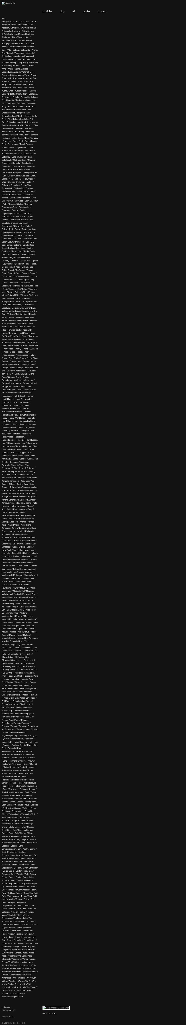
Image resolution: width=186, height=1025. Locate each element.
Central (15, 179)
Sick (9, 830)
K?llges (13, 493)
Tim (22, 915)
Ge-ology (25, 364)
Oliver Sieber (7, 657)
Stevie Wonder (17, 874)
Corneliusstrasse (9, 216)
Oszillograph (7, 669)
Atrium (31, 88)
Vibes (29, 956)
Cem (33, 176)
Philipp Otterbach (10, 698)
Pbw (17, 682)
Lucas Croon (22, 566)
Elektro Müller (13, 295)
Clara (32, 191)
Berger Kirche (23, 113)
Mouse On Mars (9, 629)
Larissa (16, 547)
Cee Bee (25, 176)
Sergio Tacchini (18, 820)
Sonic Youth (23, 849)
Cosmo (5, 220)
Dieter (23, 254)
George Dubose (24, 368)
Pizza (11, 707)
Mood (18, 622)
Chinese (5, 185)
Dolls (4, 270)
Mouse (31, 626)
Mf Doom (6, 600)
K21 (34, 490)
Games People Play (28, 358)
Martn (11, 581)
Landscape (6, 547)
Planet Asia (27, 707)
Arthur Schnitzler (9, 81)
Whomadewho (16, 975)
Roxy (5, 789)
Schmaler (6, 811)
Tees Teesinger (8, 902)
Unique (5, 949)
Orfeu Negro (7, 666)
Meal (33, 588)
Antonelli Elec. (28, 72)
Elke (3, 298)
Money (5, 619)
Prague (14, 726)
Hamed (30, 396)
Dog (31, 267)
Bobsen (29, 132)
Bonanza (5, 135)
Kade (28, 493)
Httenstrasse (7, 437)
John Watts (32, 478)
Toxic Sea (27, 931)
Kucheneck (7, 534)
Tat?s (4, 896)
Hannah (10, 399)
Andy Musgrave (25, 62)
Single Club (14, 833)
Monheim (13, 619)
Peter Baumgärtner (28, 688)
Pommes (25, 720)
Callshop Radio (20, 160)
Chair (4, 182)
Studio (18, 877)
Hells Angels (17, 411)
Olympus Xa (16, 660)
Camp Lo (16, 163)
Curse (17, 229)
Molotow (19, 616)
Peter (15, 688)
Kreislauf (29, 531)
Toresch (5, 931)
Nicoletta (5, 644)
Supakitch (26, 883)
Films (4, 330)
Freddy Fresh (23, 352)
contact (102, 11)
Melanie (29, 591)
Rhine (4, 770)
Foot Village (28, 339)
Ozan (5, 673)
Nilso (11, 647)
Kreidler (20, 531)
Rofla (24, 776)
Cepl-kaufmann (26, 179)
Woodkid (12, 981)
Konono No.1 (25, 528)
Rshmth (23, 789)
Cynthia (17, 232)
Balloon (34, 97)
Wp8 (28, 981)
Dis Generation (23, 257)
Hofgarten (29, 427)
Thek (14, 912)
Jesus (23, 471)
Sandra (5, 802)
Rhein (5, 767)
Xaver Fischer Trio (10, 984)
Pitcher (5, 707)
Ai (8, 34)
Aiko (12, 34)
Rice (25, 770)
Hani (4, 399)
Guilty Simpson (19, 386)
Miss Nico (30, 610)
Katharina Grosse (19, 506)
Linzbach (34, 553)
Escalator (6, 308)
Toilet (4, 924)
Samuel (32, 799)
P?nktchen (18, 673)
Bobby (21, 132)
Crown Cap (19, 226)
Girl (11, 374)
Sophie (33, 849)
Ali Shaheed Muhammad (18, 47)
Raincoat (23, 742)
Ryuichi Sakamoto (15, 792)
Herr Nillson (7, 421)
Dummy (30, 279)
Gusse (26, 390)
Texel (33, 905)
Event (27, 308)
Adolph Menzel (13, 31)
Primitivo (34, 729)
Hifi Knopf (6, 424)
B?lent (18, 94)
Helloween (6, 411)
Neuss (20, 638)
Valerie (10, 953)
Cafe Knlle (27, 157)
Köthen (32, 541)
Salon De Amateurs (23, 795)
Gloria (31, 374)
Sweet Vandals (8, 890)
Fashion (19, 317)
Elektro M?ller (21, 292)
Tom (27, 924)
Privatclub (21, 732)
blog (62, 11)
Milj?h (15, 607)
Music (28, 632)
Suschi (14, 887)
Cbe (4, 176)
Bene (16, 110)
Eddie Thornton (9, 289)
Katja (30, 506)
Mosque (15, 626)
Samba (24, 799)
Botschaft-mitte (9, 138)
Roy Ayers (13, 789)
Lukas (16, 569)
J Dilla (14, 468)
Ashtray (23, 84)
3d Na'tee (20, 22)
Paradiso (28, 676)
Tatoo (23, 896)
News (20, 641)
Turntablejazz (30, 940)
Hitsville (12, 427)
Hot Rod (16, 434)
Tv (15, 943)
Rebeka (29, 754)
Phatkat (25, 695)
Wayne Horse (29, 968)
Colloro (20, 204)
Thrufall (11, 915)
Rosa (4, 786)
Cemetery (6, 179)
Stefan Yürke (8, 871)
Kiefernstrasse (8, 515)
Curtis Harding (28, 229)
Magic (4, 575)
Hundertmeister (8, 440)
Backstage (6, 97)
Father (4, 320)
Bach (25, 94)
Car (3, 169)
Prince (5, 732)
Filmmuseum (28, 327)
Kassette (15, 503)
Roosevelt (22, 783)
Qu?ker (6, 739)
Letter (4, 553)
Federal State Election (18, 320)
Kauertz (22, 509)
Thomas (22, 912)
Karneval (5, 503)
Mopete (25, 622)
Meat (4, 591)
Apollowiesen (18, 75)
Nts (10, 651)
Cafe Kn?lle (17, 157)
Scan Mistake (8, 805)
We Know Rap (14, 972)
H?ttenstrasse (12, 393)
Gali (10, 358)
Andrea (18, 59)
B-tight (11, 94)
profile (86, 11)
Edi (19, 289)
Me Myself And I (29, 594)
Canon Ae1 (6, 166)
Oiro (31, 651)
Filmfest (17, 327)
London (11, 559)
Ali (26, 43)
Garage (5, 361)
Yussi (5, 990)
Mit (3, 613)
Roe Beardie (14, 776)
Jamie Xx (6, 459)
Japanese (14, 462)
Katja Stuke (7, 509)
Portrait (16, 723)
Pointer (16, 717)
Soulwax (22, 852)
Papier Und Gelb (15, 676)
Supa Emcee (14, 883)
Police (17, 720)
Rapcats (6, 745)
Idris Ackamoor (13, 443)
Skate (4, 836)
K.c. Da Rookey (20, 490)
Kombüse (6, 528)
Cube (28, 226)
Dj (20, 261)
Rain (16, 742)
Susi (27, 887)
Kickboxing (13, 512)
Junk (9, 490)
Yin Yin (26, 987)
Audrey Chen (7, 91)
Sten (31, 871)
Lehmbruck (23, 550)
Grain (25, 377)
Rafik (10, 742)
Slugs (32, 839)
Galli (16, 358)
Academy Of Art (26, 25)
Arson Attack (18, 78)
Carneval (6, 172)
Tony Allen (26, 927)
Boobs (20, 135)
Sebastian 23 (15, 814)
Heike (25, 408)
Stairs (14, 865)
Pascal (24, 679)
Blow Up (19, 128)
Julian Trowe (22, 487)
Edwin (24, 289)
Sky (18, 839)
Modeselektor (8, 616)
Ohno (25, 651)
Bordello (34, 135)
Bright (11, 147)
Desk (9, 254)
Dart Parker (7, 245)
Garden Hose (29, 361)
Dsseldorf (24, 276)
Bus (27, 150)
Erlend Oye (18, 305)
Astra (20, 88)
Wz (33, 981)
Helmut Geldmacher (27, 415)
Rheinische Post (16, 767)
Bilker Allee (18, 119)
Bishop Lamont (13, 122)
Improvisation (9, 446)
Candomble (27, 163)
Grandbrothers (8, 380)
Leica (32, 550)
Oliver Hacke (26, 654)
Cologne (28, 204)
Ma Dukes (18, 572)
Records (5, 757)
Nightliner (21, 644)
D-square (27, 232)
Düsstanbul (25, 283)
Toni (19, 927)
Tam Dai (33, 893)
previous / (47, 1013)
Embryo (5, 301)
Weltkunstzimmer (30, 972)
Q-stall (28, 736)
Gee (33, 364)
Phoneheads (18, 701)
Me (28, 588)
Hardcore (6, 402)
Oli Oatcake (13, 654)
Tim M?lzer (19, 921)
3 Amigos (6, 22)
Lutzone (31, 569)
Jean (21, 468)
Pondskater (7, 723)
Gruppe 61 (6, 386)
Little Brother (13, 556)
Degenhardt (17, 251)
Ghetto (10, 371)
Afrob (30, 31)
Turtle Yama (7, 943)
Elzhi (18, 298)
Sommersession (9, 849)
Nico (27, 641)
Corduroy (27, 213)
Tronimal (26, 937)
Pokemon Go (27, 717)
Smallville (6, 842)
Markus (6, 578)
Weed (4, 972)
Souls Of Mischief (9, 852)
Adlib (4, 31)
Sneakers (31, 842)
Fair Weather (22, 314)
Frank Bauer (13, 345)
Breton (4, 147)
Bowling (34, 138)
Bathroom (11, 103)
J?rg (25, 449)
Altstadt (20, 50)
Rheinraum (30, 767)
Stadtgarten (29, 861)
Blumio (4, 132)
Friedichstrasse (8, 355)
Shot (4, 830)
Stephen (5, 874)
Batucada (21, 103)
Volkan (17, 962)
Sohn (21, 846)
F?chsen (11, 314)
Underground (30, 946)
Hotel (9, 434)
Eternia (15, 308)
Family (4, 317)
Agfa (4, 34)
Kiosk (11, 522)
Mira (9, 610)
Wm (14, 978)
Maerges (28, 572)
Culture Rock (7, 229)
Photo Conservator (10, 704)
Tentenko (18, 905)
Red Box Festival (18, 757)
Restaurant (6, 764)
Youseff (34, 987)
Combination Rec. (9, 207)
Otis (16, 669)
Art (26, 78)
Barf (3, 103)
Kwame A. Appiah (20, 541)
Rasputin (12, 748)
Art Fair (32, 78)
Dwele (4, 283)
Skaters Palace (8, 839)
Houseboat (26, 434)
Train (11, 934)
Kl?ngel (31, 522)
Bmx (11, 132)
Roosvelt (32, 783)
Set (11, 824)
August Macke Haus (24, 91)
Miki (29, 603)
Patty (31, 679)
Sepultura (6, 820)
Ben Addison (7, 110)
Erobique (29, 305)
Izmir (19, 449)
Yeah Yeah (16, 987)
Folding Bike (15, 339)
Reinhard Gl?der (16, 761)
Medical (16, 591)
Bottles (21, 138)
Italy (13, 449)
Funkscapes (22, 355)
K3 (29, 490)
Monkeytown (8, 622)
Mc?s (22, 588)
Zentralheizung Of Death (12, 997)
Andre (10, 59)
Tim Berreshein (20, 918)
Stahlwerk (6, 865)
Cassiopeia (16, 172)
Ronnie (13, 783)
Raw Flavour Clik (24, 751)
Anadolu (30, 53)
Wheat (5, 975)
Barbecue (20, 100)
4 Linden (29, 22)
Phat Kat (33, 695)
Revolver (17, 764)
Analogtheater (8, 56)
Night (13, 644)
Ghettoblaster (20, 371)
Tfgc (4, 909)
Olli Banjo (19, 657)
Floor (24, 336)
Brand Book (18, 141)
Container (6, 210)
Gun (29, 386)
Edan (24, 286)
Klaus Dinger (13, 525)
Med (9, 591)
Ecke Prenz (15, 286)
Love (19, 563)
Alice (4, 47)
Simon (4, 833)
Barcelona (30, 100)
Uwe (4, 953)
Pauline (10, 682)
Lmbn (4, 559)
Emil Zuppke (15, 301)
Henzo (22, 418)
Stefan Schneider (30, 868)
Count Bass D (25, 220)
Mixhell (9, 613)
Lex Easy (12, 553)
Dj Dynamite (8, 264)
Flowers (5, 339)
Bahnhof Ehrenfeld (21, 97)
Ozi (10, 673)
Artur (26, 81)
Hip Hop (31, 424)
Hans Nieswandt (23, 399)
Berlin (20, 116)
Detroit (16, 254)
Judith (19, 484)
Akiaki (24, 34)
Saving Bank (30, 802)
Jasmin (15, 465)
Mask (18, 581)
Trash (30, 934)
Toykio (4, 934)
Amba (27, 50)
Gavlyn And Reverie (10, 364)
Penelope (28, 685)
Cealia (17, 176)
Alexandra (22, 40)
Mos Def (6, 626)
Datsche (17, 245)
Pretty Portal (10, 729)
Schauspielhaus (22, 805)
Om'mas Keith (30, 660)
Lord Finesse (22, 559)
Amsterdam (20, 53)
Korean (12, 531)
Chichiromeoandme (24, 182)
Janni (30, 459)
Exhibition (15, 311)
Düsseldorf (13, 283)
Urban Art (29, 949)
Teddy (26, 899)
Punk (21, 736)
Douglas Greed (28, 273)
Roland (17, 780)
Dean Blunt (20, 248)
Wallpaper (16, 968)
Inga (36, 446)
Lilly (20, 553)
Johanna (21, 478)
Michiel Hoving (8, 603)
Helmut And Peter (9, 415)
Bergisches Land (9, 116)
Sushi (21, 887)
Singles (23, 833)
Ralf (30, 742)
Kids (22, 512)
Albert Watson (18, 37)
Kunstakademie (20, 534)
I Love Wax (32, 443)
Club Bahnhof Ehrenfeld (20, 198)
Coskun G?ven (25, 216)
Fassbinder (30, 317)
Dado (12, 235)
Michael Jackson (18, 600)
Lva (3, 572)
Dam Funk (6, 238)
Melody (5, 594)
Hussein (34, 440)
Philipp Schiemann (27, 698)
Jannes (23, 459)
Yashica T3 (25, 984)
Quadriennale (17, 739)
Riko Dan (13, 773)
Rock (21, 773)
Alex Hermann (17, 43)
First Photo (23, 333)
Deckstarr (6, 251)
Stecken (17, 868)
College (12, 204)
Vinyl (10, 962)
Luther (23, 569)
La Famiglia (18, 544)
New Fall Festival (9, 641)
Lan (33, 544)
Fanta (11, 317)
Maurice (13, 584)
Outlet (35, 669)
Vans (25, 953)
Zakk (29, 990)
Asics (31, 84)
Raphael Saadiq (19, 745)
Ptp (16, 736)
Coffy (5, 204)
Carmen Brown (22, 169)
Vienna (25, 959)
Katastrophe (26, 503)
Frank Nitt (33, 345)
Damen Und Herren (25, 235)
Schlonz (17, 808)
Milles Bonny (25, 607)
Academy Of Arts (9, 28)
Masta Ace (26, 581)
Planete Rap (7, 710)
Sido (15, 830)
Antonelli (17, 72)
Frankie (24, 345)
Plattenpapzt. (27, 714)
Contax (15, 210)
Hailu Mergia (25, 393)
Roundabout (32, 786)
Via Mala (22, 956)
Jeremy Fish (13, 471)
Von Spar (13, 965)
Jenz (4, 471)
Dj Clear (26, 261)
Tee (32, 899)
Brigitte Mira (21, 147)
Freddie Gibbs (9, 352)
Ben (33, 106)
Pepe (4, 688)
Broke (30, 147)
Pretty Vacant (23, 729)
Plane (18, 707)
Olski (27, 657)
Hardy (14, 402)
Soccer (14, 846)
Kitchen (23, 522)
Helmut (28, 411)
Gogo (4, 377)
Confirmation (24, 207)
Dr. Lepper (6, 276)
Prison (13, 732)
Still (26, 874)
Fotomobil (24, 342)
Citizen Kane (22, 191)
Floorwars (32, 336)
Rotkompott (20, 786)
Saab (27, 792)
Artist (20, 81)
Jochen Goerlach (25, 474)
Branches (7, 141)
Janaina (14, 459)
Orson (17, 666)
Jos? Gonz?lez (27, 481)
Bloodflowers (8, 128)
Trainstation (20, 934)
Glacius (24, 374)
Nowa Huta (26, 647)
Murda (21, 632)
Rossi (10, 786)
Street (11, 877)
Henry (4, 418)
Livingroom (25, 556)
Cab (20, 153)
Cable (26, 153)
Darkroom (19, 242)
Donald (30, 270)
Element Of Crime (29, 295)
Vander (18, 953)
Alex (27, 37)
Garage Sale (15, 361)
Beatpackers (18, 106)
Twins (20, 943)
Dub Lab (34, 276)
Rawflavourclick (9, 751)
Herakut (30, 418)
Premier (22, 726)
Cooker (23, 210)
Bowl (27, 138)
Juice (26, 484)
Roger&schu (7, 780)
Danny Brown (8, 242)
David (25, 245)
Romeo (25, 780)
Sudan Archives (8, 880)
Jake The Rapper (18, 453)
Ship (24, 827)
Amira (34, 50)
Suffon (4, 883)
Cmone (13, 201)
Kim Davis (13, 519)
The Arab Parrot (14, 909)
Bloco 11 (28, 125)
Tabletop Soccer (15, 893)
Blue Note (29, 128)
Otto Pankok (25, 669)
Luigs (9, 569)
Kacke (21, 493)
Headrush (16, 408)
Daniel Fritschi (29, 238)
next (54, 1013)
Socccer (5, 846)
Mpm (20, 629)
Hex (15, 421)
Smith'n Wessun (18, 842)
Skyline (25, 839)
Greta (4, 383)
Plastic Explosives (22, 710)
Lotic (13, 563)
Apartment (6, 75)
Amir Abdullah (7, 53)
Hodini (20, 427)
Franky (18, 349)
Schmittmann (17, 811)
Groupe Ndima (29, 383)
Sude (19, 880)
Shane (4, 827)
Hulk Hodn (19, 437)
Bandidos (6, 100)
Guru (19, 390)
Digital (12, 257)
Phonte (28, 701)
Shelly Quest (14, 827)
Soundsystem (8, 855)
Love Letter (28, 563)
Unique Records (16, 949)
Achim (21, 28)
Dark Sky (30, 242)
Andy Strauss (14, 65)
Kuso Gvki (6, 541)
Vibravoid (6, 959)
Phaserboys (14, 695)
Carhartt (10, 169)
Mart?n (26, 578)
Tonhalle (11, 927)
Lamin (27, 544)
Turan (9, 940)
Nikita (29, 644)
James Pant (16, 456)
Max (20, 584)
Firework (13, 333)
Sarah (12, 802)
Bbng (4, 106)
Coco (20, 201)
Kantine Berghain (9, 500)
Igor (23, 443)
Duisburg (22, 279)
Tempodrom (7, 905)
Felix (25, 323)
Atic (25, 88)
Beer (28, 106)
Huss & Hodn (23, 440)
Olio (4, 654)
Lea (14, 550)
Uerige (16, 946)
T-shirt (33, 890)
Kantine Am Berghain (26, 496)
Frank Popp (8, 349)
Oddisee (17, 651)
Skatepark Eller (27, 836)
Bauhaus (31, 103)
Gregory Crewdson (24, 380)
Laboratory (6, 544)
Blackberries (7, 125)
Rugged (32, 789)
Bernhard (29, 116)
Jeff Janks (29, 468)
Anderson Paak (22, 56)
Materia (5, 584)
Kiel (17, 515)
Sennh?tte (24, 817)
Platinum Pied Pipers (11, 714)
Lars (23, 547)
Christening (19, 188)
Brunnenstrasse (9, 150)
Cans (15, 166)
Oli (36, 651)
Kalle (13, 496)
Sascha (20, 802)
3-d (12, 22)
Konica (15, 528)
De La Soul (29, 251)
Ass (14, 88)
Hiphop (5, 427)
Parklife (6, 679)
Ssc (33, 858)
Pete (10, 688)
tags (3, 18)
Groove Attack (14, 383)
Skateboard (13, 836)
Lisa (4, 556)
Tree (11, 937)
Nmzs (17, 647)
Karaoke (22, 500)
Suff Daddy (28, 880)
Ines (18, 446)
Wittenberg (6, 978)
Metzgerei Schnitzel (27, 597)
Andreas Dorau (29, 59)
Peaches (24, 682)
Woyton (21, 981)
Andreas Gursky (9, 62)
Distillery (5, 261)
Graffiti (18, 377)
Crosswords (7, 226)
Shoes (30, 827)
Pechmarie (17, 685)
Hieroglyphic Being (27, 421)
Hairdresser (7, 396)
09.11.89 (9, 25)
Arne (27, 75)
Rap (36, 742)
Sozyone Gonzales (23, 855)
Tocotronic (30, 921)
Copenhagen (7, 213)
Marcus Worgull (31, 575)
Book (27, 135)
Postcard (25, 723)
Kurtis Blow (30, 537)
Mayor (16, 588)
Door (4, 273)
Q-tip (35, 736)
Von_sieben (24, 965)
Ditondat (14, 261)
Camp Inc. (6, 163)
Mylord (12, 635)
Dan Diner (17, 238)
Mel (23, 591)
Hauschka (6, 408)
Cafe (33, 153)
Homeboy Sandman (10, 430)
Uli (22, 946)
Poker (4, 720)
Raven (20, 748)
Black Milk (18, 125)
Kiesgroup (25, 515)
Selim (15, 817)
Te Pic (26, 905)
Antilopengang (14, 69)
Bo (16, 132)
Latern (30, 547)
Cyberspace (7, 232)
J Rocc (12, 484)
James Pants (29, 456)
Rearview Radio (9, 754)
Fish (32, 333)
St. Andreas (7, 861)
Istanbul (6, 449)
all (73, 11)
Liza (34, 556)
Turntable (18, 940)
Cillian (12, 191)
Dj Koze (16, 267)
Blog (36, 125)
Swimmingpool (22, 890)
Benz (12, 113)
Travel (4, 937)
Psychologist (7, 736)
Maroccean (16, 578)
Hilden (14, 424)
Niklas (4, 647)
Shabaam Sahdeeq (23, 824)
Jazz (22, 465)
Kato (15, 509)
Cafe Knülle (7, 160)
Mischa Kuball (18, 610)
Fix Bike (5, 336)
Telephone (21, 902)
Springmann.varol (22, 858)
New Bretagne (30, 638)
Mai (10, 575)
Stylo (31, 877)
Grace (11, 377)
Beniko (23, 110)
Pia (21, 704)
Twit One (28, 943)
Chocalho (15, 185)
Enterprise (27, 301)
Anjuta (31, 65)
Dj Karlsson (7, 267)
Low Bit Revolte (8, 566)
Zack (11, 990)
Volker (24, 962)
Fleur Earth (15, 336)
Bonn (13, 135)
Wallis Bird (6, 968)
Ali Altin (31, 43)
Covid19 (5, 223)
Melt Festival (15, 594)
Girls (17, 374)
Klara (4, 525)
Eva (21, 308)
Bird (3, 122)
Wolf (29, 978)
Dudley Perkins (9, 279)
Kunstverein (7, 537)
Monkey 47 (32, 619)
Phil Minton (6, 701)
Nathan (26, 635)
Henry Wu (13, 418)
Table (4, 893)
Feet (20, 323)
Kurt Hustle (19, 537)
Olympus (6, 660)
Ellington (10, 298)
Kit (17, 522)
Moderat (23, 613)
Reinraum (29, 761)
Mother (24, 626)
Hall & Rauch (19, 396)
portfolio (47, 11)
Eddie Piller (33, 286)
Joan (14, 474)
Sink (30, 833)
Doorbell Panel (14, 273)
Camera (31, 160)
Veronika (13, 956)
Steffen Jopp (21, 871)
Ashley (16, 84)
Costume (14, 220)
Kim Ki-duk (24, 519)
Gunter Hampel (8, 390)
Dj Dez (35, 261)
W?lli (33, 965)
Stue (25, 877)
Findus (5, 333)
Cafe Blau (6, 157)
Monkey (22, 619)
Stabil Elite (17, 861)
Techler (18, 899)
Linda (25, 553)
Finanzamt (26, 330)
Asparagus (6, 88)
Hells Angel (6, 1007)
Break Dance (26, 144)
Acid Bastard (30, 28)
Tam (26, 893)
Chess (11, 182)
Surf (8, 887)
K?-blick (5, 493)
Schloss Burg (29, 808)
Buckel (20, 150)
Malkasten (17, 575)
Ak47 (17, 34)
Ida (4, 443)
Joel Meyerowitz (9, 478)
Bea (9, 106)
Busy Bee (12, 153)
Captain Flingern (26, 166)
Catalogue (27, 172)
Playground (7, 717)
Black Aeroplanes (29, 122)
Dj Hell (18, 264)
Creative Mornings (19, 223)
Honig (23, 430)
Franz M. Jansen (30, 349)
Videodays (16, 959)
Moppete (34, 622)
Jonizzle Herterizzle (10, 481)
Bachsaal (33, 94)
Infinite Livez (27, 446)
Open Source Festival (24, 663)
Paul (3, 682)
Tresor (18, 937)
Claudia (18, 195)
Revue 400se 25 (30, 764)
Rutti (4, 792)
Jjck (8, 474)
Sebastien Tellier (29, 814)
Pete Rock (17, 692)
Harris (15, 405)
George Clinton (8, 368)
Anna (4, 69)
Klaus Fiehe (26, 525)
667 (16, 25)
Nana (19, 635)
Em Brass (26, 298)
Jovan (4, 484)
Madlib (9, 572)
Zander (5, 994)
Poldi (11, 720)
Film (10, 327)
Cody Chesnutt (31, 201)
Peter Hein (6, 692)
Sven (33, 887)
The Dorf (27, 909)
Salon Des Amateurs (11, 799)
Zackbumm (20, 990)
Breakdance (13, 144)
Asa (9, 84)
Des (3, 254)
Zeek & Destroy (17, 994)
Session (5, 824)
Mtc (25, 629)
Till (17, 915)
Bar (13, 100)
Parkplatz (15, 679)
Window (27, 975)
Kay (29, 509)
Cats (35, 172)
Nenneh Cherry (8, 638)
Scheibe (34, 805)
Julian (12, 487)
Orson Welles (28, 666)
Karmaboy (31, 500)
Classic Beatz (8, 195)
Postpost (5, 726)
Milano (8, 607)
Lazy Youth (6, 550)
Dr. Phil (16, 276)
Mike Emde (21, 603)
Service (30, 820)
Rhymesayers (14, 770)
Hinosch (22, 424)
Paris (35, 676)
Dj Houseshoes (29, 264)
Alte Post (12, 50)
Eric (9, 305)
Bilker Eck (28, 119)
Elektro (10, 292)
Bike (10, 119)
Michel (30, 600)
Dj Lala (25, 267)
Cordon (18, 213)
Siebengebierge (25, 830)
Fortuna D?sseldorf (10, 342)
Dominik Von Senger (16, 270)
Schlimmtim (8, 808)
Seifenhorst (7, 817)
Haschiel (24, 405)
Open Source (7, 663)
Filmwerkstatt (14, 330)
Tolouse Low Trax (16, 924)
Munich (13, 632)
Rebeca (20, 754)
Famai (32, 314)
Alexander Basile (9, 40)
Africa (24, 31)
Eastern (5, 286)
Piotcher (28, 704)
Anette (24, 65)
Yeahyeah (6, 987)
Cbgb (10, 176)
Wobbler (21, 978)
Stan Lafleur (24, 865)
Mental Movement (9, 597)
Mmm (15, 613)
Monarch (28, 616)
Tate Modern (13, 896)
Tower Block (16, 931)
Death (29, 248)
